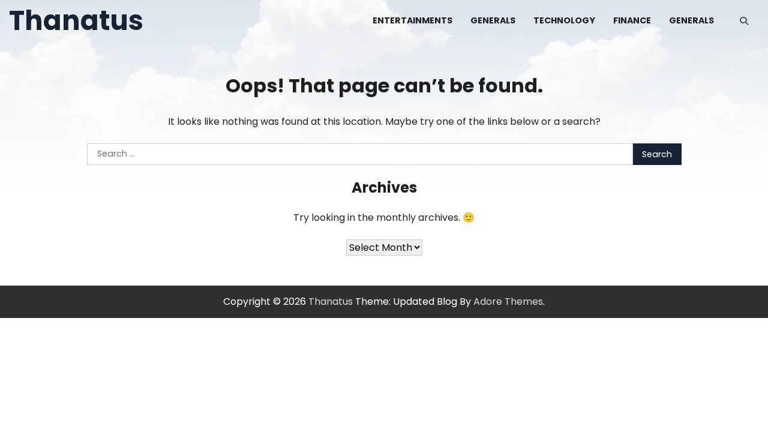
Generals (492, 20)
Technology (564, 20)
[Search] (744, 21)
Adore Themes (508, 301)
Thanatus (76, 21)
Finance (632, 20)
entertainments (412, 20)
